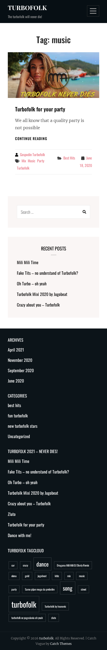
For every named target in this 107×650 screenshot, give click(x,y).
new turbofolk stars (22, 426)
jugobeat (42, 576)
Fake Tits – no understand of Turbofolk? (47, 273)
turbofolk (27, 7)
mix (24, 160)
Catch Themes (61, 644)
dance (42, 564)
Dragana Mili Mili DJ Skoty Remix (73, 565)
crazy (25, 565)
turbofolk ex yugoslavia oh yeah (27, 618)
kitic (57, 576)
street (83, 589)
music (31, 160)
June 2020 (16, 381)
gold (27, 576)
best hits (69, 157)
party (40, 160)
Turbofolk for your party (40, 109)
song (67, 588)
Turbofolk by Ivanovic (55, 606)
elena (14, 576)
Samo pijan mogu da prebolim (40, 589)
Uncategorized (19, 436)
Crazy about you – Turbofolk (38, 305)
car (13, 565)
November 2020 (20, 360)
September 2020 (21, 370)
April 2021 (16, 350)
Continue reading (31, 138)
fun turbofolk (18, 415)
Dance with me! (19, 535)
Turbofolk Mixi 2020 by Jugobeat (42, 294)
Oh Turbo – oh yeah (31, 283)
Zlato (12, 514)
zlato (53, 618)
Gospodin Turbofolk (32, 154)
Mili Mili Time (27, 262)
